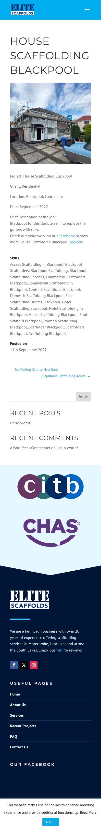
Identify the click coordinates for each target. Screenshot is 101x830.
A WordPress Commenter (30, 447)
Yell (59, 650)
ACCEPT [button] (50, 822)
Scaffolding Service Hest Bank (34, 369)
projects (76, 241)
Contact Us (19, 746)
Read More (88, 812)
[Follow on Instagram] (34, 665)
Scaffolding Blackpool (47, 333)
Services (17, 715)
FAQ (13, 736)
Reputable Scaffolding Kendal (67, 376)
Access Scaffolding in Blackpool (36, 264)
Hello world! (20, 422)
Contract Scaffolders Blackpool (54, 289)
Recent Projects (23, 725)
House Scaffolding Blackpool (53, 314)
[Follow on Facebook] (14, 665)
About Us (18, 704)
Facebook (67, 235)
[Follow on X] (24, 665)
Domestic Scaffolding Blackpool (37, 295)
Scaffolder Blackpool (46, 327)
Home (15, 694)
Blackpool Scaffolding (49, 270)
